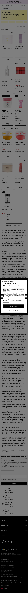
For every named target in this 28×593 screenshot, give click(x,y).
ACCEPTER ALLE (14, 306)
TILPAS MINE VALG (13, 310)
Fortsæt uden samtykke (8, 281)
